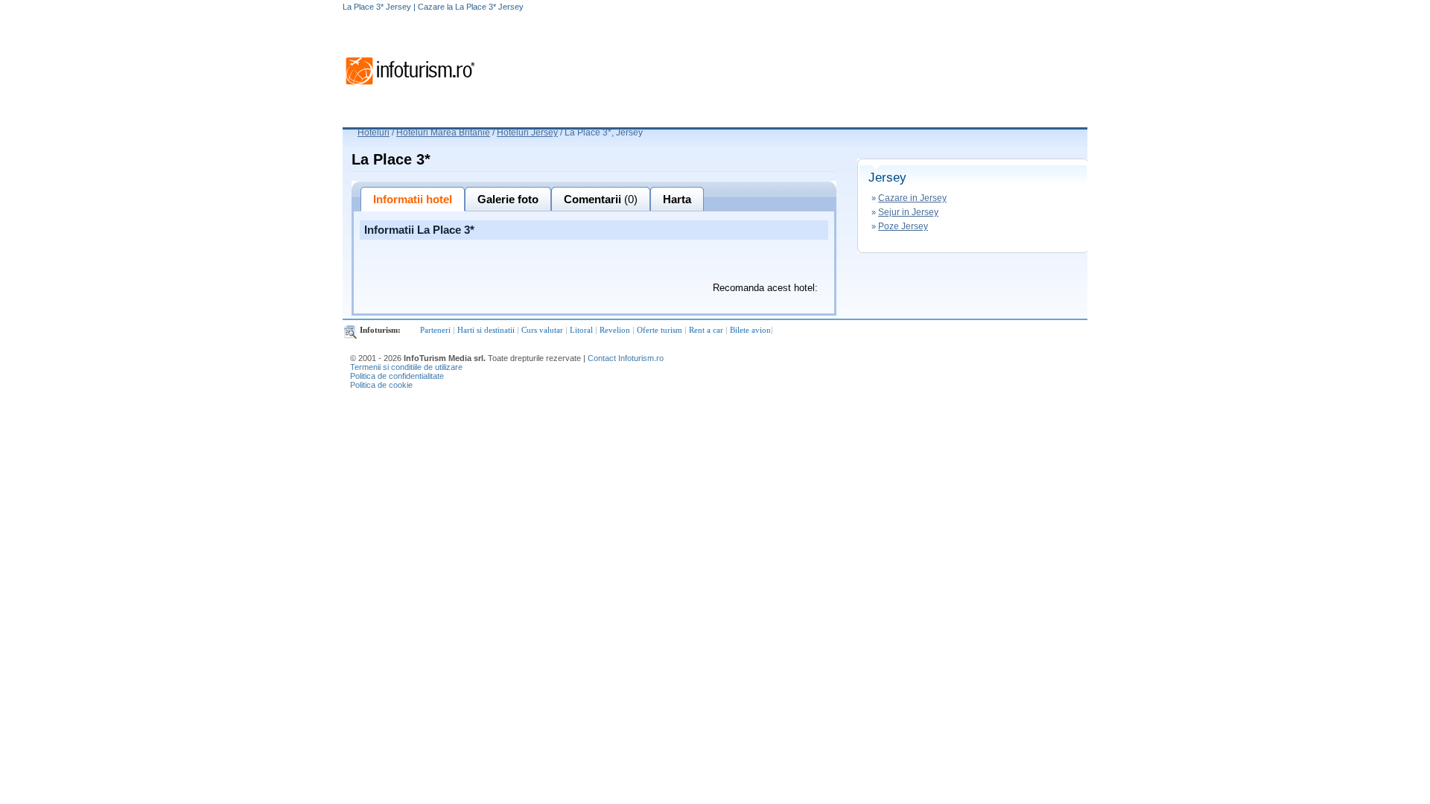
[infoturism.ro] (410, 87)
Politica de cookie (381, 384)
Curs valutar (542, 329)
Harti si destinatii (486, 329)
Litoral (581, 329)
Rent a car (706, 329)
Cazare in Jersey (912, 198)
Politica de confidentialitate (397, 375)
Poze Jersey (903, 226)
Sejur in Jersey (908, 212)
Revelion (615, 329)
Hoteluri (374, 132)
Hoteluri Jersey (527, 132)
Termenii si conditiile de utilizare (406, 367)
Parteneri (435, 329)
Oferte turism (659, 329)
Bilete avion (750, 329)
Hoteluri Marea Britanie (443, 132)
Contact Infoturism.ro (626, 358)
